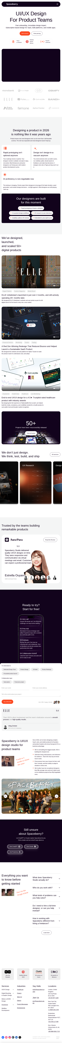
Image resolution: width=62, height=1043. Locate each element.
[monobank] (8, 90)
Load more (46, 932)
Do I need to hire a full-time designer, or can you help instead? (44, 908)
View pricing (37, 33)
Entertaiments (21, 1008)
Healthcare (20, 989)
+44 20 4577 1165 (53, 998)
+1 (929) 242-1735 (53, 1009)
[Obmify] (53, 90)
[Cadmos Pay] (53, 108)
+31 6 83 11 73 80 (53, 1021)
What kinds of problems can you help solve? (44, 896)
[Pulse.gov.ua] (23, 99)
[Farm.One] (23, 108)
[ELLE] (8, 99)
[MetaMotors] (8, 108)
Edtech (19, 1000)
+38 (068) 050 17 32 (54, 1031)
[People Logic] (23, 90)
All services (55, 454)
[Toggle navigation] (57, 4)
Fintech (19, 993)
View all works (31, 433)
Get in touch (24, 33)
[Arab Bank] (38, 90)
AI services (5, 1004)
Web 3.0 (19, 997)
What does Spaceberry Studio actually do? (42, 878)
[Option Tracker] (38, 108)
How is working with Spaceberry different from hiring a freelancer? (43, 920)
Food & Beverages (22, 1004)
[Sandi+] (53, 99)
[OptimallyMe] (38, 99)
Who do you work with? (42, 888)
